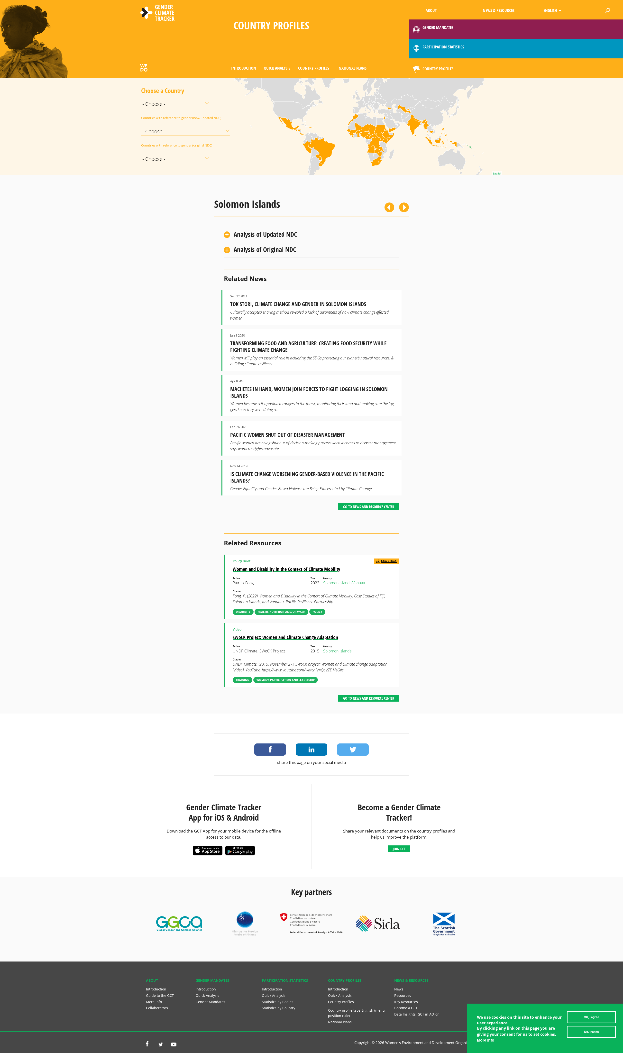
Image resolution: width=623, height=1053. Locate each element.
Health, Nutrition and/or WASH (281, 611)
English (550, 10)
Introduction (243, 68)
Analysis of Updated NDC (265, 234)
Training (242, 680)
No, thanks (591, 1032)
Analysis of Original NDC (265, 249)
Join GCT (399, 848)
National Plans (352, 68)
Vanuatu (359, 583)
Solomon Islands (337, 583)
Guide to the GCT (160, 995)
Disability (243, 611)
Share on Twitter (353, 749)
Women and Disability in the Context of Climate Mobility (286, 569)
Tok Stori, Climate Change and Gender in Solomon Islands (298, 304)
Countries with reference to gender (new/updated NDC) (153, 118)
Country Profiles (313, 68)
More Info (154, 1001)
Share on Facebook (270, 749)
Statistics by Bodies (277, 1001)
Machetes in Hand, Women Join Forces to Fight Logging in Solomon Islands (309, 392)
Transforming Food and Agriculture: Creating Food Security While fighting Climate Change (308, 346)
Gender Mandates (210, 1001)
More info (485, 1040)
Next (404, 207)
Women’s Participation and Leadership (286, 680)
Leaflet (497, 173)
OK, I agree (591, 1017)
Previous (389, 207)
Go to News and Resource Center (368, 506)
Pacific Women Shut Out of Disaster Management (287, 434)
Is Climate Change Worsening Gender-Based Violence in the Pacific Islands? (307, 477)
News (398, 989)
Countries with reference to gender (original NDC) (153, 145)
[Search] (608, 10)
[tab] (311, 234)
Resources (402, 995)
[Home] (157, 13)
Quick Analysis (277, 68)
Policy (317, 611)
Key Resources (406, 1001)
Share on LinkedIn (311, 749)
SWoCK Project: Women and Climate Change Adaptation (285, 637)
